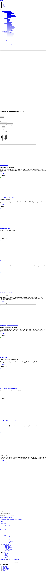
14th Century (5, 136)
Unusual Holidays (7, 23)
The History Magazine (8, 32)
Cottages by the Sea (10, 26)
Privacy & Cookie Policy (12, 559)
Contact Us (4, 6)
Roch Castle (2, 260)
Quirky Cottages (10, 30)
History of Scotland (10, 34)
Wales (8, 21)
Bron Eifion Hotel (4, 165)
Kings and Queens (7, 545)
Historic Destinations (8, 547)
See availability (2, 173)
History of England (10, 33)
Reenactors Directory (10, 43)
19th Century (5, 141)
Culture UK (9, 37)
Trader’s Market (9, 41)
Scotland (8, 20)
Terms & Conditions (3, 559)
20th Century (5, 143)
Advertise (6, 554)
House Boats (9, 17)
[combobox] (9, 562)
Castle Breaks (9, 24)
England (8, 19)
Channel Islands (9, 22)
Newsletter (4, 46)
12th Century (5, 134)
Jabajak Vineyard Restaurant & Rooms (9, 325)
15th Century (5, 137)
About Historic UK (5, 47)
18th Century (5, 140)
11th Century (5, 133)
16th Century (5, 138)
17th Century (5, 139)
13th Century (5, 135)
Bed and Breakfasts (10, 13)
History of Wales (10, 35)
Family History (5, 45)
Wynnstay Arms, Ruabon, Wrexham (8, 388)
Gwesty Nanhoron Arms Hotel (7, 197)
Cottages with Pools (10, 28)
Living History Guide (8, 40)
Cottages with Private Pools (9, 541)
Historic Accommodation (6, 11)
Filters (1, 122)
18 (2, 471)
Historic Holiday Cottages (11, 16)
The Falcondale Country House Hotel (8, 420)
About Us (6, 553)
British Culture (7, 546)
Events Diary (9, 42)
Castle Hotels (9, 14)
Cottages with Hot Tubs (11, 27)
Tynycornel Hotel (4, 452)
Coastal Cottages (5, 567)
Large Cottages (9, 29)
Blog (3, 5)
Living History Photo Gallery (12, 44)
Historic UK (2, 0)
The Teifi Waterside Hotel (6, 292)
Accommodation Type (8, 12)
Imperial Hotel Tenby (5, 228)
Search (3, 49)
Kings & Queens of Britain (11, 39)
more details (2, 521)
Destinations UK (10, 38)
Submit (12, 515)
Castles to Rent (9, 25)
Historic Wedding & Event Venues (10, 542)
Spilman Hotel (3, 357)
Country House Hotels (11, 15)
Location (6, 18)
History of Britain (10, 36)
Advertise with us (5, 4)
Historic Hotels (7, 538)
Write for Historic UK (8, 556)
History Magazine (5, 31)
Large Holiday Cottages (8, 540)
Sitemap (5, 557)
